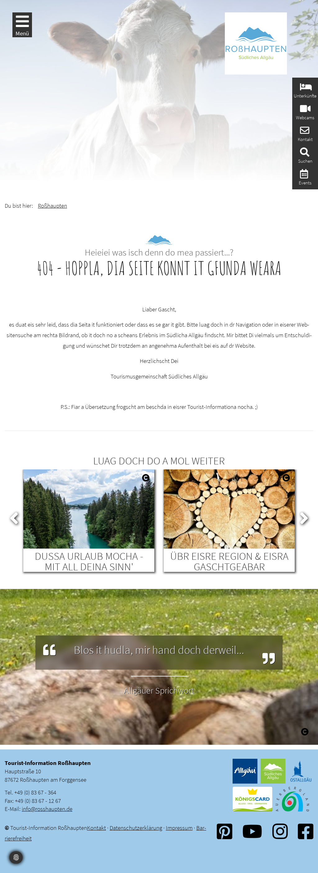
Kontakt (96, 827)
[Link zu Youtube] (252, 831)
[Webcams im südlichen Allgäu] (304, 110)
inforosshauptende (47, 808)
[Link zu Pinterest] (224, 831)
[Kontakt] (304, 132)
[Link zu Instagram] (280, 831)
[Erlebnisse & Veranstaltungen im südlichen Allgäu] (303, 176)
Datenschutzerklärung (136, 827)
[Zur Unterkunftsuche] (305, 89)
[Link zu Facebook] (305, 831)
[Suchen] (304, 154)
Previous (14, 517)
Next (304, 517)
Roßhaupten (52, 205)
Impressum (179, 827)
